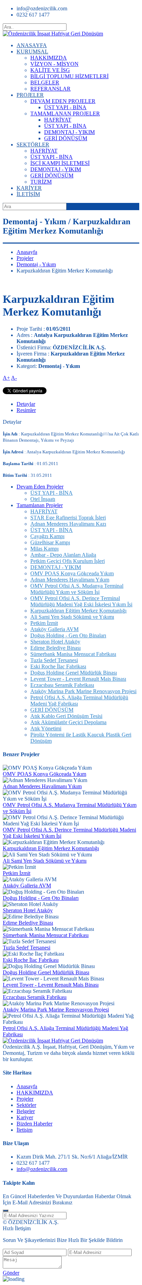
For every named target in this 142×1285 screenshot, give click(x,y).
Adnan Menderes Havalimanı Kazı (68, 524)
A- (14, 378)
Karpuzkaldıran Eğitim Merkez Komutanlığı (78, 611)
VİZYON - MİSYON (54, 64)
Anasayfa (27, 252)
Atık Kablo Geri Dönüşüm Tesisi (66, 716)
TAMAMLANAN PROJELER (65, 113)
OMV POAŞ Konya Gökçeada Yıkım (72, 573)
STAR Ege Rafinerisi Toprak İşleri (68, 518)
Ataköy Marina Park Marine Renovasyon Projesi (83, 691)
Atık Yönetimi (45, 728)
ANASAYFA (32, 45)
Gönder (11, 1273)
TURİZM (41, 182)
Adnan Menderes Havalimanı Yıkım (69, 580)
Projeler (25, 258)
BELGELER (44, 82)
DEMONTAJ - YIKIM (69, 132)
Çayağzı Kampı (47, 536)
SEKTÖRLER (33, 144)
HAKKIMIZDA (48, 58)
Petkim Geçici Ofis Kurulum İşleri (67, 561)
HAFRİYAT (57, 120)
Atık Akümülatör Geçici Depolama (68, 722)
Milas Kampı (44, 549)
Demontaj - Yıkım (36, 264)
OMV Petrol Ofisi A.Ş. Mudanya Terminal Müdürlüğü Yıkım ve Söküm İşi (76, 589)
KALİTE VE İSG (50, 70)
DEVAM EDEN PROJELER (62, 101)
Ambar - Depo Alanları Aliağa (63, 555)
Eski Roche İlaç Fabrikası (58, 666)
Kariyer (25, 1117)
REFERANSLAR (50, 89)
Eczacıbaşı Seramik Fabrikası (62, 685)
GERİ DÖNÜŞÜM (65, 138)
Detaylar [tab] (26, 404)
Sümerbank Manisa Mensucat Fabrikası (73, 654)
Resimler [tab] (26, 410)
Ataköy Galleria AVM (54, 629)
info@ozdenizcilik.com (42, 1169)
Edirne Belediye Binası (55, 648)
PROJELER (30, 95)
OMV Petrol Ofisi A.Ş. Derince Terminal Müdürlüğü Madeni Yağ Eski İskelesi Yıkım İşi (81, 601)
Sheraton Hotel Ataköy (55, 642)
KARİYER (29, 188)
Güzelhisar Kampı (50, 542)
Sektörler (26, 1105)
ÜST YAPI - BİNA (65, 107)
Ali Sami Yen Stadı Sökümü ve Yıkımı (72, 617)
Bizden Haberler (34, 1124)
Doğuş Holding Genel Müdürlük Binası (73, 673)
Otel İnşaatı (42, 499)
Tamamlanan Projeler (40, 505)
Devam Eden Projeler (40, 487)
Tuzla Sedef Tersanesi (54, 660)
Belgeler (26, 1111)
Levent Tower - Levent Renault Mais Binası (78, 679)
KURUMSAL (32, 51)
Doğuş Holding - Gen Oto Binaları (68, 635)
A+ (6, 378)
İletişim (24, 1130)
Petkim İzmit (44, 623)
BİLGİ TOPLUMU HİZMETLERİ (69, 76)
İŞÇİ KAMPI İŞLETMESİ (60, 163)
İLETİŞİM (28, 194)
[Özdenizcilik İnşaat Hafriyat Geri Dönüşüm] (53, 34)
